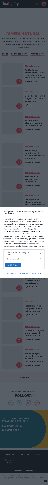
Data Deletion (11, 273)
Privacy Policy (37, 273)
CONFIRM (13, 265)
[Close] (43, 212)
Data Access (24, 273)
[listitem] (24, 253)
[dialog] (24, 242)
